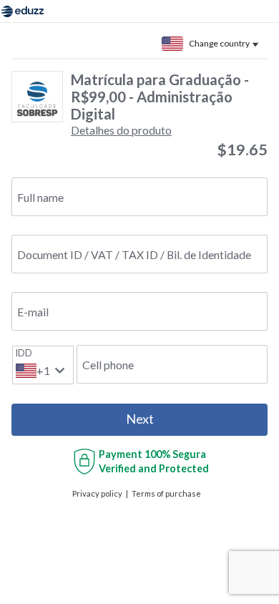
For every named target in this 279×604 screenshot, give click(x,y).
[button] (121, 130)
